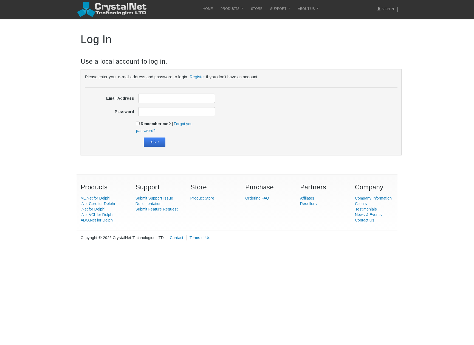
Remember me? (156, 124)
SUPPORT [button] (278, 9)
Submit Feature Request (157, 209)
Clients (361, 203)
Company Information (373, 198)
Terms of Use (201, 237)
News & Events (368, 214)
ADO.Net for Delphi (97, 220)
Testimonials (366, 209)
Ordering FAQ (257, 198)
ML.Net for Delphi (95, 198)
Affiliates (307, 198)
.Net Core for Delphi (98, 203)
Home (208, 9)
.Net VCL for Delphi (97, 214)
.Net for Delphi (93, 209)
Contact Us (364, 220)
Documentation (149, 203)
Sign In (388, 9)
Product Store (202, 198)
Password (124, 112)
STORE (257, 9)
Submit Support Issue (154, 198)
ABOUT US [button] (306, 9)
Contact (176, 237)
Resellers (308, 203)
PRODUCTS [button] (230, 9)
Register (197, 76)
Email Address (120, 98)
